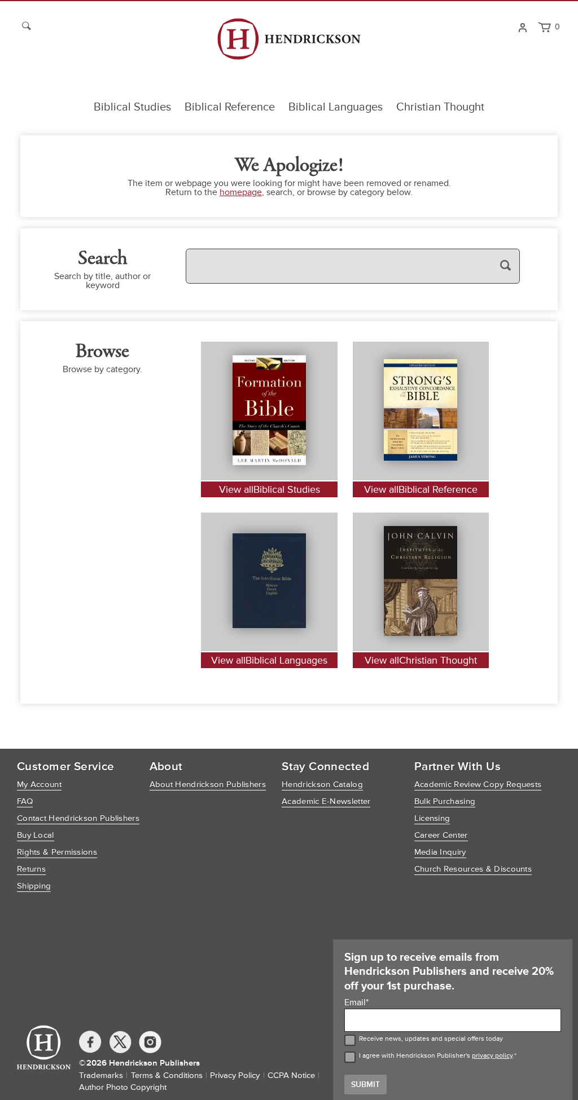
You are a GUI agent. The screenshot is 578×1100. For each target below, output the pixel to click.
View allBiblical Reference (421, 489)
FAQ (25, 801)
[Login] (522, 26)
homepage (241, 192)
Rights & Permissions (57, 852)
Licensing (432, 818)
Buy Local (35, 835)
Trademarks (101, 1075)
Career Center (441, 835)
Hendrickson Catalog (322, 784)
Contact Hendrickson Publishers (78, 818)
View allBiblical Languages (269, 660)
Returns (31, 869)
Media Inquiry (440, 852)
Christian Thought (440, 107)
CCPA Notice (291, 1075)
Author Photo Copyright (123, 1087)
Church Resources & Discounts (473, 869)
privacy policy (492, 1056)
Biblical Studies (132, 107)
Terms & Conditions (167, 1075)
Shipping (34, 886)
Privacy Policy (235, 1075)
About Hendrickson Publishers (208, 784)
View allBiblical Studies (269, 489)
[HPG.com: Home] (289, 44)
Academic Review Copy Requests (478, 784)
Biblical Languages (335, 107)
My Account (39, 784)
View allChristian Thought (421, 660)
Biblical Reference (230, 107)
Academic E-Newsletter (326, 801)
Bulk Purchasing (445, 801)
